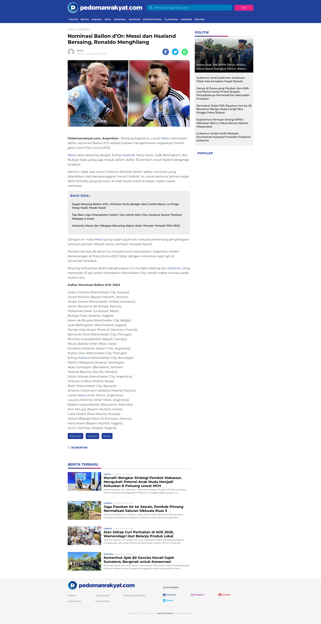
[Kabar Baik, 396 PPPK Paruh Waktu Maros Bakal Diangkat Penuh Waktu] (224, 54)
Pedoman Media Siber (134, 595)
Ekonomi (134, 19)
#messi (107, 436)
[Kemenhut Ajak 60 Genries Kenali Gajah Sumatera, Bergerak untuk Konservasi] (84, 561)
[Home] (105, 7)
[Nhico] (72, 51)
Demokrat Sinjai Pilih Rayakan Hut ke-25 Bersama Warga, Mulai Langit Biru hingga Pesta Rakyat (223, 109)
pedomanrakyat (165, 613)
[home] (101, 585)
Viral (107, 19)
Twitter (169, 600)
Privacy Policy (102, 601)
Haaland (128, 155)
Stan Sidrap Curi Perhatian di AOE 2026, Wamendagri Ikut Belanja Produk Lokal (139, 534)
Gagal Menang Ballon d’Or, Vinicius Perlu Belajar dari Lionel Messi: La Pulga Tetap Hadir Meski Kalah (125, 206)
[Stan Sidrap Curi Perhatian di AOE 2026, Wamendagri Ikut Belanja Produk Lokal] (84, 535)
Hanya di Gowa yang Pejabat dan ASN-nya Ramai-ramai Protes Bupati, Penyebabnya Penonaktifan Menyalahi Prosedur (223, 93)
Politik (73, 19)
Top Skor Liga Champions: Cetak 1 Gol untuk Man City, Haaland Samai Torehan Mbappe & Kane (127, 216)
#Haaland (92, 436)
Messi (165, 138)
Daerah (97, 19)
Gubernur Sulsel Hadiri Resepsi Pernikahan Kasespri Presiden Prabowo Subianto (223, 137)
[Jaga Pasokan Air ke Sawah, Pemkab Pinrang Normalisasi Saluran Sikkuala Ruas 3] (84, 510)
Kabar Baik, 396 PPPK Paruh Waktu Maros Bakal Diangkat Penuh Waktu (221, 66)
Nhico (80, 50)
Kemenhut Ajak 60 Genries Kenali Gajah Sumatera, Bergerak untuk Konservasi (139, 560)
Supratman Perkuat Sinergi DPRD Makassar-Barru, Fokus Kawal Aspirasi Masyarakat (222, 123)
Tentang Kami (102, 595)
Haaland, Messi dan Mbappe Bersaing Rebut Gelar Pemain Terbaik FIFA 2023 (126, 225)
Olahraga (171, 19)
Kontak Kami (74, 601)
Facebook (171, 594)
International (152, 19)
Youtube (225, 594)
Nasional (120, 19)
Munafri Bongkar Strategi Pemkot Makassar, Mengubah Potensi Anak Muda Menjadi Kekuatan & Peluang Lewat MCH (143, 482)
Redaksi (199, 19)
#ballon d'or (75, 436)
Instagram (198, 594)
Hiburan (186, 19)
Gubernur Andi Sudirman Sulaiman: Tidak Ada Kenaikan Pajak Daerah (220, 79)
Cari (243, 7)
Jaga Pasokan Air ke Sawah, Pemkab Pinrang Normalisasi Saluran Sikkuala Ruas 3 (143, 509)
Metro (85, 19)
